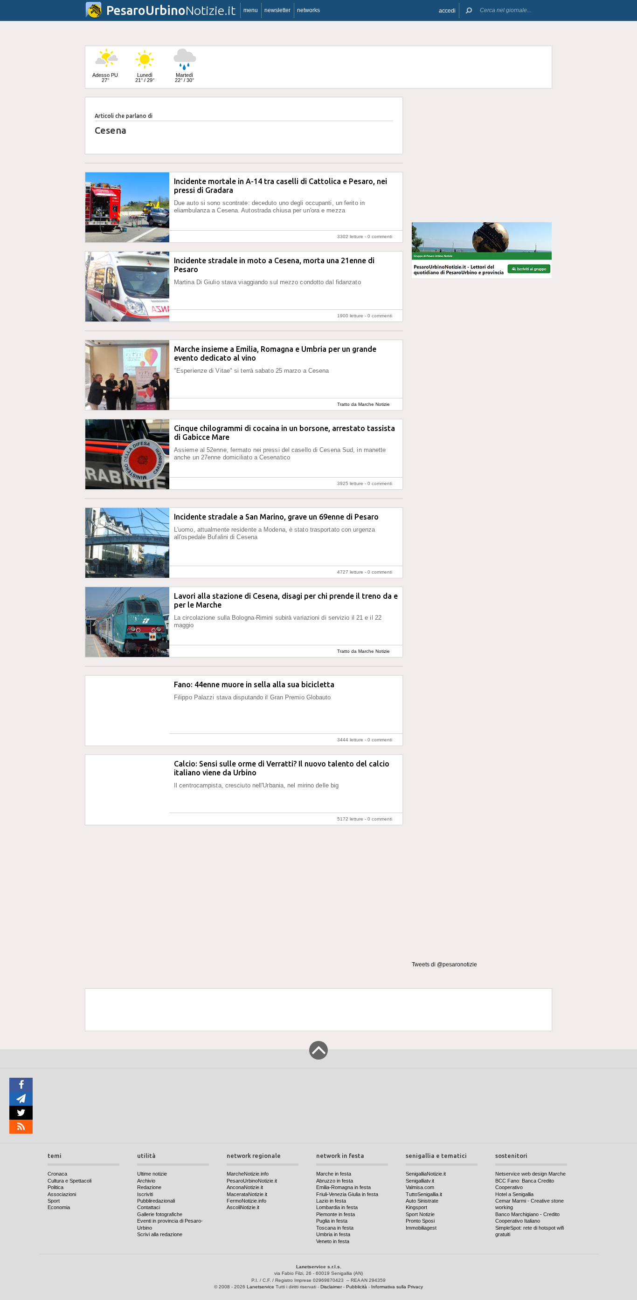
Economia (59, 1207)
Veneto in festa (332, 1241)
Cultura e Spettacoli (69, 1181)
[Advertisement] (482, 155)
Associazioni (62, 1194)
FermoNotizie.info (246, 1201)
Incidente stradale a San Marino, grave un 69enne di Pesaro (276, 517)
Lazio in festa (331, 1201)
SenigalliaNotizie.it (426, 1174)
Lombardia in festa (337, 1207)
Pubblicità (356, 1286)
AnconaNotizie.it (245, 1187)
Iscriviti (145, 1194)
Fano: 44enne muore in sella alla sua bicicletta (254, 684)
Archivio (146, 1181)
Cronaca (57, 1174)
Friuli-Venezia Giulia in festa (347, 1194)
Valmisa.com (420, 1187)
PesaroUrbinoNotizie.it (252, 1181)
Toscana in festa (334, 1228)
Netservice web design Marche (530, 1174)
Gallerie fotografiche (159, 1214)
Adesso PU (105, 77)
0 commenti (379, 236)
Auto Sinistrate (422, 1201)
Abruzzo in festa (334, 1181)
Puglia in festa (331, 1221)
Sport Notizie (420, 1214)
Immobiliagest (421, 1228)
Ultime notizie (152, 1174)
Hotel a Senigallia (514, 1194)
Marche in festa (333, 1174)
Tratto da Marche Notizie (363, 404)
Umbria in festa (333, 1234)
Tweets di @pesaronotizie (444, 964)
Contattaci (148, 1207)
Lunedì (144, 77)
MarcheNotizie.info (248, 1174)
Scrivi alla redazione (159, 1234)
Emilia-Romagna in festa (343, 1187)
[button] (447, 10)
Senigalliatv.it (420, 1181)
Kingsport (416, 1207)
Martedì (184, 77)
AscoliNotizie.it (243, 1207)
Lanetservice (260, 1286)
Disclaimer (331, 1286)
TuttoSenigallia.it (424, 1194)
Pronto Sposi (420, 1221)
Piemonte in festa (335, 1214)
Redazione (149, 1187)
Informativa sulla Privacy (397, 1286)
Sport (54, 1201)
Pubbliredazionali (156, 1201)
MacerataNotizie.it (247, 1194)
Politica (55, 1187)
